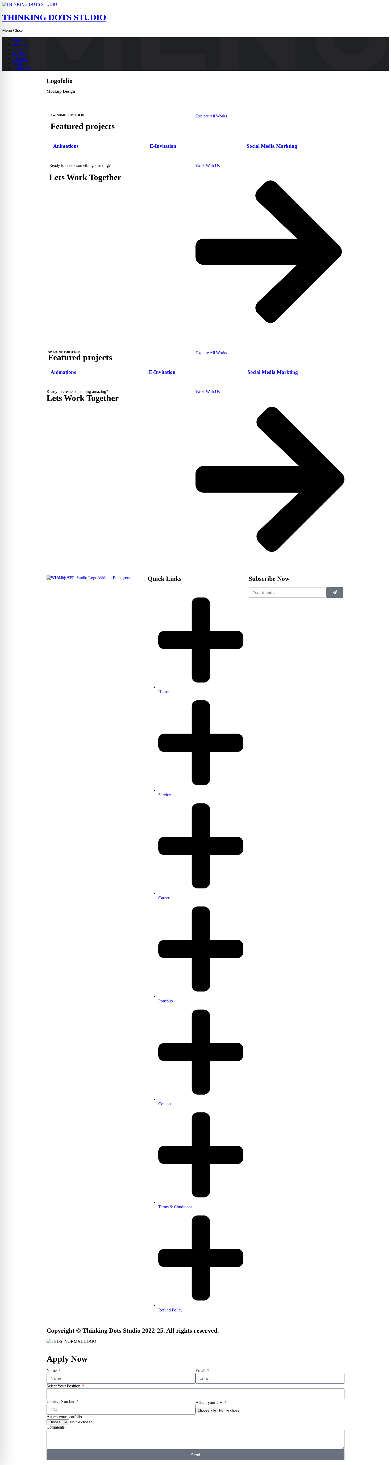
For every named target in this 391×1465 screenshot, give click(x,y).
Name (52, 1370)
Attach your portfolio (64, 1417)
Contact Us (22, 68)
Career (18, 49)
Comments (56, 1427)
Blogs (18, 63)
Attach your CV (210, 1402)
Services (20, 44)
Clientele (20, 58)
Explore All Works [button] (211, 116)
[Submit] (334, 592)
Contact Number (61, 1401)
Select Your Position (64, 1386)
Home (18, 39)
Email (201, 1370)
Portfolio (20, 54)
